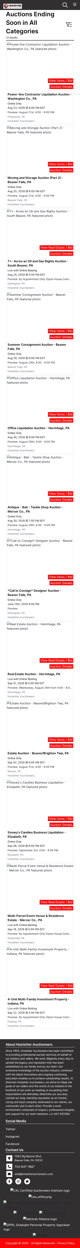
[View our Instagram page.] (19, 1181)
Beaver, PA (14, 771)
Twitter (10, 1129)
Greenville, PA (16, 938)
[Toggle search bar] (65, 5)
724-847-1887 (25, 1166)
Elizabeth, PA (16, 854)
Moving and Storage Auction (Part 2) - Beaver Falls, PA (35, 180)
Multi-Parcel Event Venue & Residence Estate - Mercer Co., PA (36, 918)
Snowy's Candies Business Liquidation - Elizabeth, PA (37, 834)
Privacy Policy (66, 1243)
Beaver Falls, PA (17, 200)
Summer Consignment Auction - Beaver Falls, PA (37, 347)
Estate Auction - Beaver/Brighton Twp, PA (38, 753)
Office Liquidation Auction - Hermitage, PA (39, 428)
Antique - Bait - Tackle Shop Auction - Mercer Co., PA (35, 509)
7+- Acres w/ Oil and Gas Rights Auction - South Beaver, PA (38, 263)
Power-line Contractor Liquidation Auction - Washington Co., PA (40, 96)
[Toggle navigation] (75, 4)
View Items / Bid (60, 80)
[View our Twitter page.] (27, 1181)
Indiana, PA (14, 1021)
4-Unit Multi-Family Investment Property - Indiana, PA (39, 1001)
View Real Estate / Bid (56, 247)
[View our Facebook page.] (10, 1181)
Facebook (13, 1144)
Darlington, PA (16, 283)
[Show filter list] (69, 25)
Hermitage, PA (16, 446)
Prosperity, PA (16, 116)
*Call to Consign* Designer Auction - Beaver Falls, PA (34, 593)
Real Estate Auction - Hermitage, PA (34, 674)
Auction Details (61, 87)
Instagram (13, 1136)
